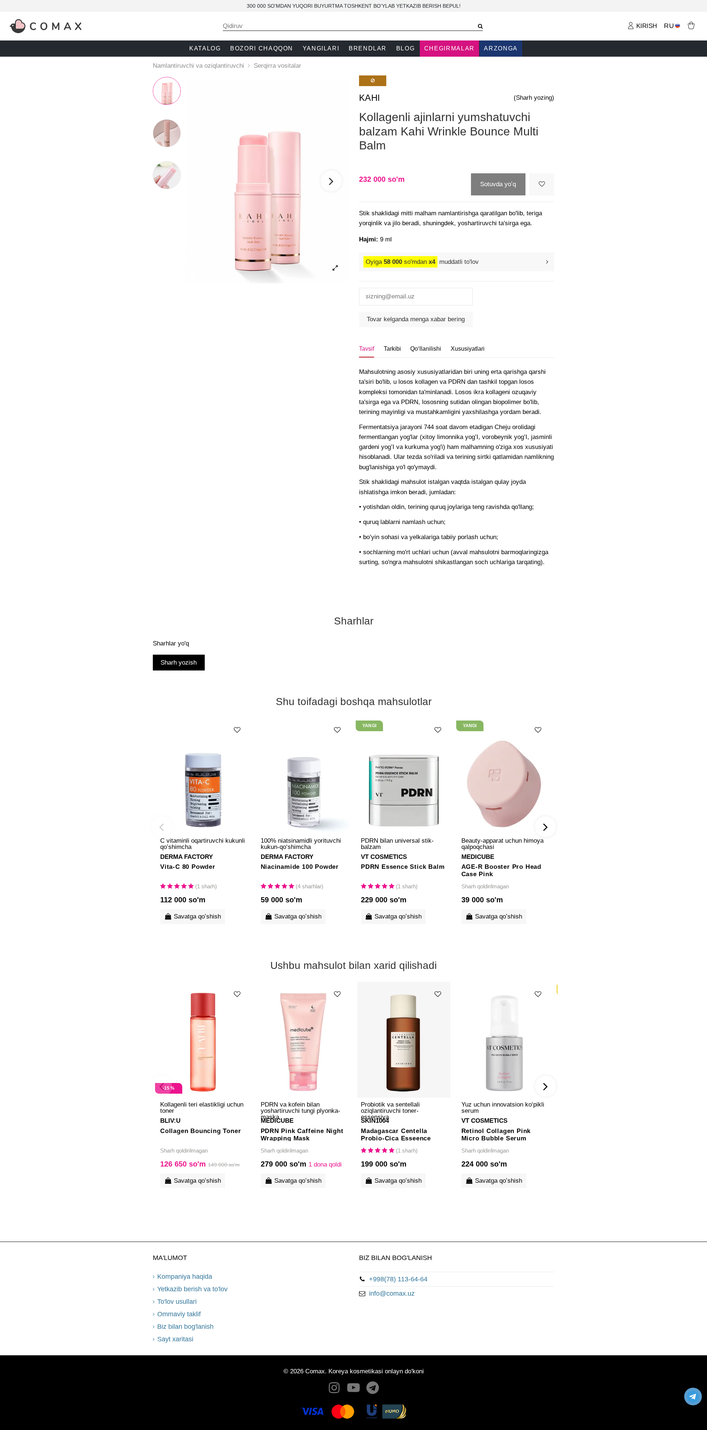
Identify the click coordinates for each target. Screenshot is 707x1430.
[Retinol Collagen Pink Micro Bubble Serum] (504, 1040)
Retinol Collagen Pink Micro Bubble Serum (496, 1134)
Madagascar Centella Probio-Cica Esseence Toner (396, 1134)
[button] (205, 48)
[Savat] (691, 25)
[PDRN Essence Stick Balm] (403, 776)
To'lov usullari (177, 1301)
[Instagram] (334, 1390)
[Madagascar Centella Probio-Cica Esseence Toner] (403, 1040)
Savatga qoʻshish (197, 916)
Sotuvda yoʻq (498, 184)
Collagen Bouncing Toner (200, 1131)
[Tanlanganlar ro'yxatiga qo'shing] (541, 184)
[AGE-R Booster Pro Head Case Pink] (504, 776)
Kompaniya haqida (184, 1276)
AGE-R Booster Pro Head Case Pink (501, 870)
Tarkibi (392, 349)
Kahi (369, 98)
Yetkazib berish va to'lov (192, 1289)
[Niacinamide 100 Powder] (303, 776)
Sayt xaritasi (175, 1339)
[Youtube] (353, 1390)
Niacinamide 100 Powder (300, 866)
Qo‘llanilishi (425, 349)
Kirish (645, 25)
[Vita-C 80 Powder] (203, 776)
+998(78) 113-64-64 (398, 1279)
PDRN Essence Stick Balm (402, 866)
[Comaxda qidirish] (478, 26)
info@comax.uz (392, 1293)
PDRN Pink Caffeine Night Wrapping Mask (302, 1134)
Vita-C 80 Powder (187, 866)
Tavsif (366, 349)
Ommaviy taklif (179, 1314)
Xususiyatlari (468, 349)
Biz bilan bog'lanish (185, 1326)
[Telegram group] (373, 1390)
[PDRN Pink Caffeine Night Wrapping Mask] (303, 1040)
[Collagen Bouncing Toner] (203, 1040)
